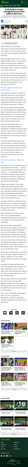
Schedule (3, 444)
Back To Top (14, 464)
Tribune (16, 459)
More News (14, 351)
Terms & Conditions (10, 463)
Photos (18, 5)
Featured (6, 5)
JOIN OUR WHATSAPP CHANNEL (10, 43)
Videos (14, 5)
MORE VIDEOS (14, 434)
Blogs (10, 5)
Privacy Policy (18, 463)
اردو (26, 2)
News (1, 5)
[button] (9, 43)
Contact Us (17, 449)
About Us (3, 449)
